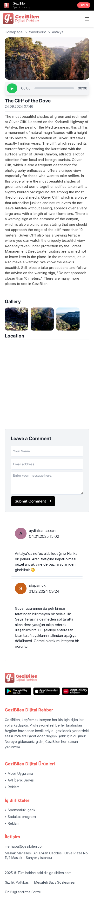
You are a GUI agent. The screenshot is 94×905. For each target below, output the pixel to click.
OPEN (84, 5)
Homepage (14, 32)
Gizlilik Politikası (17, 882)
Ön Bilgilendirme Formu (23, 892)
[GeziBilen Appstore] (46, 691)
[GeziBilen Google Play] (18, 691)
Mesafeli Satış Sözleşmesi (54, 882)
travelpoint (37, 32)
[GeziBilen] (21, 18)
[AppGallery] (75, 691)
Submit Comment (30, 501)
